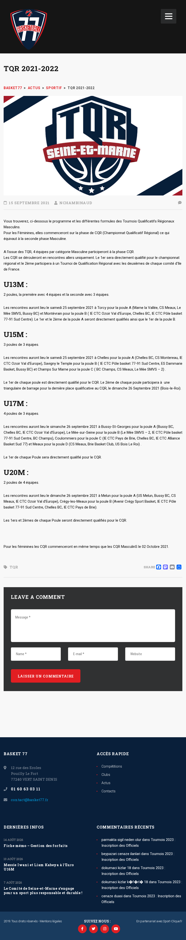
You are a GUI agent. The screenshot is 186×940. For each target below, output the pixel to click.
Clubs (105, 775)
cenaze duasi (112, 896)
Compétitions (111, 766)
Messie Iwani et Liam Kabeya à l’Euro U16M (39, 867)
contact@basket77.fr (29, 799)
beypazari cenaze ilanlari (120, 854)
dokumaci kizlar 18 (116, 868)
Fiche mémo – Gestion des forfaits (36, 846)
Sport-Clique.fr (172, 921)
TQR (14, 567)
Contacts (108, 791)
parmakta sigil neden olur (121, 840)
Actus (105, 783)
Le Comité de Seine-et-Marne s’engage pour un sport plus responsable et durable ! (43, 890)
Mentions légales (51, 921)
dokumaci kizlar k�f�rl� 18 (124, 882)
